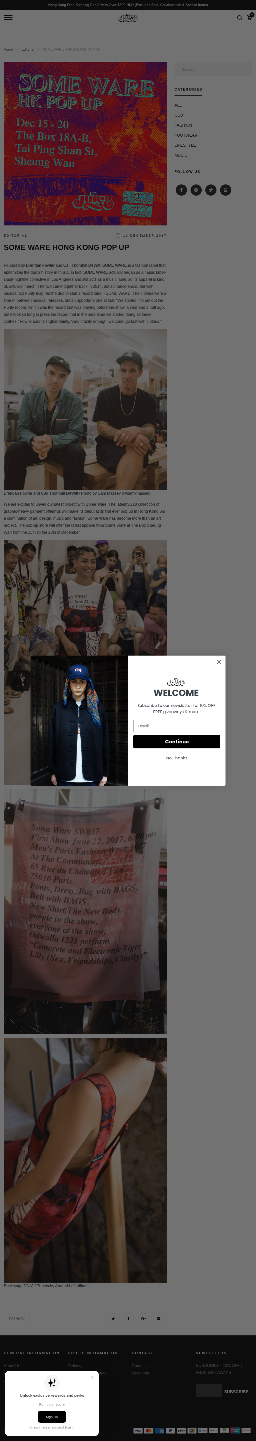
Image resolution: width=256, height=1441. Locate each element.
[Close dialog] (219, 662)
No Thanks (177, 758)
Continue (177, 741)
